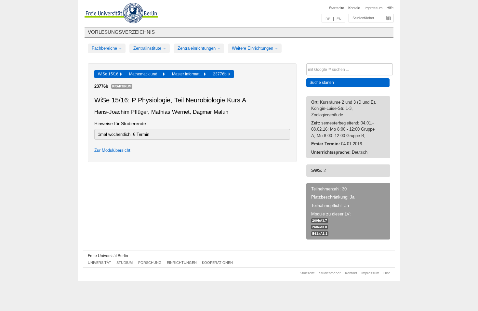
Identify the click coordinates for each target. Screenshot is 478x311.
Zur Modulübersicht (112, 150)
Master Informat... (188, 74)
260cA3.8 (319, 227)
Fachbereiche (105, 48)
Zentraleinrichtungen (197, 48)
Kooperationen (217, 263)
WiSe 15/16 (109, 74)
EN (339, 19)
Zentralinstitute (148, 48)
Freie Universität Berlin (108, 255)
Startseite (336, 8)
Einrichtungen (182, 263)
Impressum (373, 8)
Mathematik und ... (146, 74)
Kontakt (354, 8)
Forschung (150, 263)
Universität (99, 263)
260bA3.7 (319, 220)
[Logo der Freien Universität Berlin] (121, 14)
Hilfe (390, 8)
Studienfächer (363, 18)
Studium (124, 263)
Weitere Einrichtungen (253, 48)
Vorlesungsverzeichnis (121, 32)
